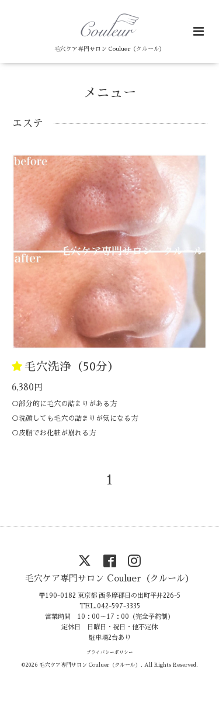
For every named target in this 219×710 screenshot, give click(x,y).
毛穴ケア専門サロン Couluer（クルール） (109, 577)
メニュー (110, 92)
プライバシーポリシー (109, 652)
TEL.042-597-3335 (109, 606)
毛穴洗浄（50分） (72, 366)
